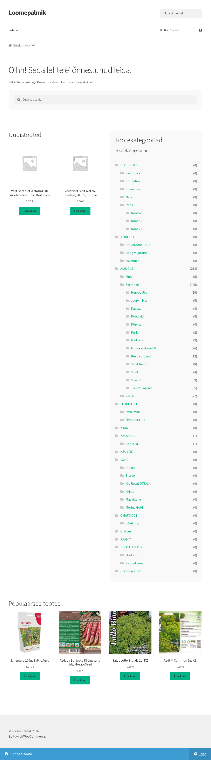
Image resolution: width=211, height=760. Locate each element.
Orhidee (125, 531)
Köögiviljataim (136, 253)
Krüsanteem (134, 189)
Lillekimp (132, 523)
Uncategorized (130, 571)
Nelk (129, 197)
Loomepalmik (27, 12)
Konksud (132, 444)
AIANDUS (126, 268)
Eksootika (133, 173)
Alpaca (130, 468)
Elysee (130, 475)
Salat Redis (139, 364)
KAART (125, 428)
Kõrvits (136, 324)
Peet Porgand (141, 356)
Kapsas (136, 308)
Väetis (130, 396)
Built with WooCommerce (27, 736)
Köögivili (137, 316)
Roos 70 (136, 229)
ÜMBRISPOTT (135, 420)
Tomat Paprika (141, 388)
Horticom (132, 555)
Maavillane (133, 499)
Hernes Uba (139, 292)
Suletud (14, 30)
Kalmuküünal (135, 563)
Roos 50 (136, 221)
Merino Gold (134, 507)
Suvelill (136, 380)
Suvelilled (132, 261)
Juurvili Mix (139, 300)
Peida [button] (202, 754)
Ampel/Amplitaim (138, 245)
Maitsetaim (139, 340)
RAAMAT (126, 539)
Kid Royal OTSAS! (138, 483)
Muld (129, 276)
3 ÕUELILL (127, 237)
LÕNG (124, 460)
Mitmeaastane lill (143, 348)
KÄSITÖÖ (126, 452)
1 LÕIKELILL (128, 165)
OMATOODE (128, 515)
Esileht (17, 45)
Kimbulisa (133, 181)
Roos (129, 205)
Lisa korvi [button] (29, 211)
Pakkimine (133, 412)
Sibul (134, 372)
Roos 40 (136, 213)
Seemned (132, 285)
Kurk (134, 332)
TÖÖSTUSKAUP (131, 547)
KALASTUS (127, 436)
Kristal (130, 491)
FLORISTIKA (129, 404)
